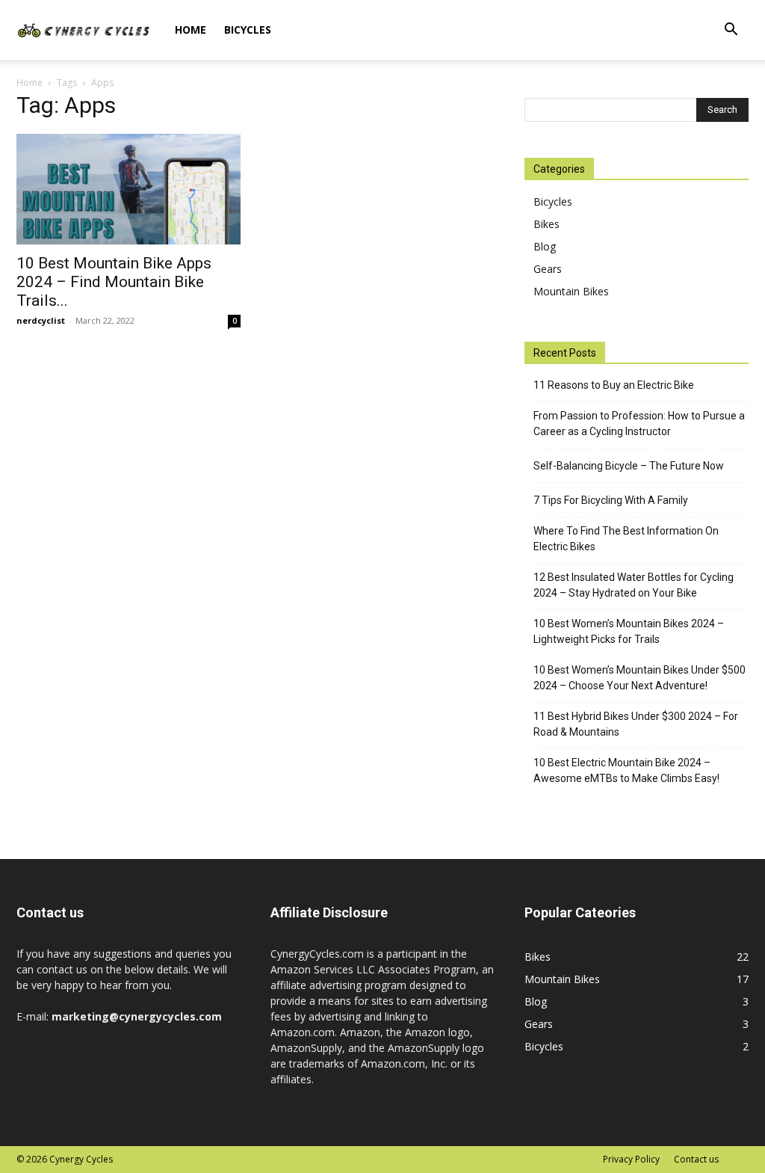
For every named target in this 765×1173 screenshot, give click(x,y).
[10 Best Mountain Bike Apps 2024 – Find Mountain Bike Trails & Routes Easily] (128, 189)
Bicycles (247, 29)
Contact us (696, 1159)
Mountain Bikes (571, 291)
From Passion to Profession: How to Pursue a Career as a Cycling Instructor (639, 423)
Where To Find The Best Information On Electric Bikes (626, 538)
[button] (731, 31)
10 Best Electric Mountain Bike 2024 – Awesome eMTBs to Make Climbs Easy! (626, 770)
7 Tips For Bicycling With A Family (610, 500)
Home (190, 29)
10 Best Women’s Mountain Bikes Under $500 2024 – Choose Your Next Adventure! (639, 678)
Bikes (546, 224)
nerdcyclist (40, 320)
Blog (544, 246)
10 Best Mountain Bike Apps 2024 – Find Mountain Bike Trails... (113, 282)
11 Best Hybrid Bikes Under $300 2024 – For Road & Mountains (635, 724)
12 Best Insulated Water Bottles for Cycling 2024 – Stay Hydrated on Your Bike (633, 585)
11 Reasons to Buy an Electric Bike (613, 385)
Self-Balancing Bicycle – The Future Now (628, 466)
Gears (547, 269)
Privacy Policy (631, 1159)
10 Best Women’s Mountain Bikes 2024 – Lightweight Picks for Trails (628, 631)
